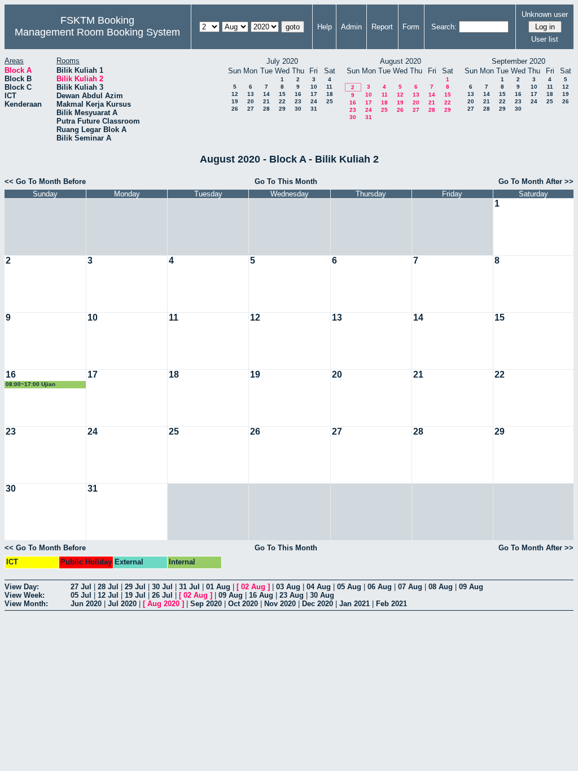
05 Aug (349, 586)
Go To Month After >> (535, 181)
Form (410, 27)
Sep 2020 (206, 603)
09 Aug (471, 586)
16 (298, 94)
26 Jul (162, 595)
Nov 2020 (280, 603)
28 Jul (108, 586)
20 (250, 101)
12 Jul (108, 595)
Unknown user (545, 14)
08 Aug (440, 586)
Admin (351, 27)
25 (329, 101)
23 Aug (291, 595)
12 (234, 94)
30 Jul (162, 586)
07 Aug (410, 586)
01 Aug (218, 586)
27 (250, 109)
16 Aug (261, 595)
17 (313, 94)
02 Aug (253, 586)
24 (313, 101)
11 (329, 87)
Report (382, 27)
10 (313, 87)
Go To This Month (286, 181)
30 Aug (322, 595)
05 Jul (81, 595)
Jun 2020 (86, 603)
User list (544, 39)
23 (298, 101)
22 (282, 101)
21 (266, 101)
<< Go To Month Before (45, 181)
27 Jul (81, 586)
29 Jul (135, 586)
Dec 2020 (317, 603)
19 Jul (135, 595)
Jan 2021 (354, 603)
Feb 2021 (391, 603)
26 (234, 109)
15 (282, 94)
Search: (444, 27)
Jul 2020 (122, 603)
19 (234, 101)
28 (266, 109)
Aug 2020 (163, 603)
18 (329, 94)
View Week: (25, 595)
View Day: (22, 586)
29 (282, 109)
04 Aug (318, 586)
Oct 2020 (243, 603)
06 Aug (379, 586)
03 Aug (288, 586)
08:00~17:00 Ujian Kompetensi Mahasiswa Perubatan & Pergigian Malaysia (38, 384)
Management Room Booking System (97, 32)
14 (266, 94)
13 (250, 94)
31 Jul (189, 586)
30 (298, 109)
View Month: (26, 603)
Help (324, 27)
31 (313, 109)
